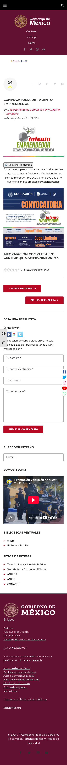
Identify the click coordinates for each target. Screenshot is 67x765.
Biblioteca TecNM (17, 545)
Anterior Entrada (23, 288)
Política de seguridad (15, 687)
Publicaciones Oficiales (16, 631)
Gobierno (31, 31)
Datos (31, 43)
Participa (32, 37)
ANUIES (12, 574)
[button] (8, 333)
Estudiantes (22, 118)
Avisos (10, 118)
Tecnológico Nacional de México (26, 564)
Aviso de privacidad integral (18, 675)
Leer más (37, 660)
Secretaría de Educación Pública (26, 569)
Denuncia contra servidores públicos (25, 699)
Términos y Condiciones (16, 683)
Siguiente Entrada (43, 300)
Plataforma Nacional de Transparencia (24, 639)
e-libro (11, 540)
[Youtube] (43, 49)
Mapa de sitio (10, 691)
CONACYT (13, 584)
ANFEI (11, 579)
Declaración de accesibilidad (19, 672)
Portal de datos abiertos (16, 668)
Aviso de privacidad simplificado (21, 679)
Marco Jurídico (11, 635)
